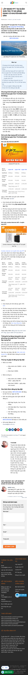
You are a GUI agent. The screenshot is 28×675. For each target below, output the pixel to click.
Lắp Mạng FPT (16, 435)
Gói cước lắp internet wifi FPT (13, 74)
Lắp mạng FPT (19, 564)
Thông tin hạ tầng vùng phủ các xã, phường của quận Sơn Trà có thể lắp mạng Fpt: (14, 82)
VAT (4, 305)
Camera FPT (18, 569)
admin (10, 487)
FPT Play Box (18, 572)
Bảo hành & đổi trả (19, 586)
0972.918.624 (5, 589)
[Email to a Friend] (15, 429)
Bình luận (24, 497)
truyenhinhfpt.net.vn (6, 601)
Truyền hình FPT (19, 567)
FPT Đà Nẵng (4, 436)
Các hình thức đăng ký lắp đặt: (11, 88)
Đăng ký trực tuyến (20, 575)
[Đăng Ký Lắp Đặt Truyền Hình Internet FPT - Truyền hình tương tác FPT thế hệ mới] (14, 2)
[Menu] (2, 3)
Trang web (6, 539)
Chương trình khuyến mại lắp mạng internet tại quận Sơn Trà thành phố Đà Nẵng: (13, 67)
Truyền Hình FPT (14, 665)
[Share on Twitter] (12, 429)
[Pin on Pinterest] (18, 429)
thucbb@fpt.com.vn (8, 424)
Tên (4, 524)
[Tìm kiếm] (26, 2)
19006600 (4, 592)
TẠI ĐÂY (11, 198)
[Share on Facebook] (9, 429)
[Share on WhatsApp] (7, 429)
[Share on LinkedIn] (21, 429)
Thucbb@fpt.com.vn (6, 597)
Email (5, 532)
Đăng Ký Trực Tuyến (18, 667)
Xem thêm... (11, 652)
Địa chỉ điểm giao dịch (6, 604)
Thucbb (19, 19)
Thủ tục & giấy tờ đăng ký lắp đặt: (12, 86)
